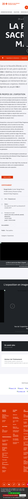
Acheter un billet (7, 177)
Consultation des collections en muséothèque (5, 455)
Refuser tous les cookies (11, 495)
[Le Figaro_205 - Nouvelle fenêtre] (21, 391)
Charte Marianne (4, 468)
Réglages (22, 495)
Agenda (26, 28)
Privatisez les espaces (5, 441)
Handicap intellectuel (19, 484)
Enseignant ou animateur (16, 418)
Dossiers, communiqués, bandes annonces (5, 416)
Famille (14, 424)
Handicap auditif (14, 484)
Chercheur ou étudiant (16, 443)
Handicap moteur (4, 484)
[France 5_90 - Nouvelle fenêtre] (12, 388)
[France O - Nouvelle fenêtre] (20, 388)
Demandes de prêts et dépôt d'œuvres (4, 449)
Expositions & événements (12, 58)
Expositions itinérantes (4, 444)
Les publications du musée (5, 430)
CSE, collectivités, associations (15, 435)
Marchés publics (4, 471)
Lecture (2, 263)
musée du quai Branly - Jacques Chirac (12, 4)
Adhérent (15, 414)
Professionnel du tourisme (16, 431)
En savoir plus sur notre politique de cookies (14, 497)
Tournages (4, 459)
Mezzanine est (12, 199)
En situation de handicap (15, 439)
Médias (26, 33)
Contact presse (4, 421)
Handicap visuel (9, 484)
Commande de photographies (5, 463)
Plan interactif (26, 38)
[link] (12, 306)
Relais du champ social (16, 428)
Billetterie (26, 18)
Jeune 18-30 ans (15, 421)
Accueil (2, 58)
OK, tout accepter (14, 493)
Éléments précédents (12, 306)
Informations (26, 23)
